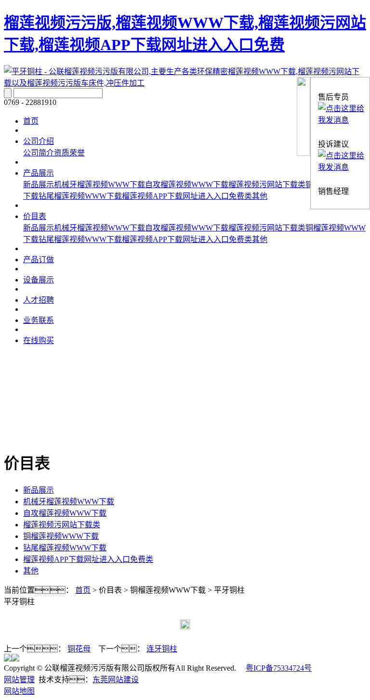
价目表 (34, 216)
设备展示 (38, 280)
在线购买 (38, 340)
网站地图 (19, 691)
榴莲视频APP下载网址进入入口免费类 (187, 196)
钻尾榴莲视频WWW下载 (80, 196)
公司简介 (38, 153)
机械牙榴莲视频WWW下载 (99, 184)
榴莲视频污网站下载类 (266, 184)
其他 (259, 196)
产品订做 (38, 259)
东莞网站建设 (115, 679)
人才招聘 (38, 300)
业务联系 (38, 320)
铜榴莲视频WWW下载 (61, 536)
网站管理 (19, 679)
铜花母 (79, 649)
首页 (31, 121)
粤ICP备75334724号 (279, 668)
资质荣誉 (69, 153)
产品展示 (38, 173)
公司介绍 (38, 141)
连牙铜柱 (161, 649)
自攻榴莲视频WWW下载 (186, 184)
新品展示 (38, 184)
